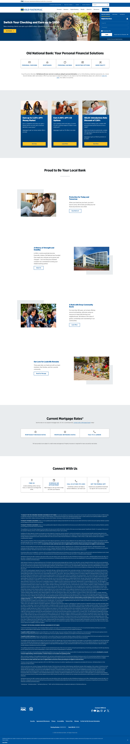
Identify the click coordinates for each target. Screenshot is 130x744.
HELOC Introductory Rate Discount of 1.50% (95, 119)
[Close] (127, 740)
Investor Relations (86, 4)
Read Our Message (41, 373)
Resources (96, 9)
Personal (59, 9)
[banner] (32, 9)
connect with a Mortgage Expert (82, 422)
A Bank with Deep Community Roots (81, 306)
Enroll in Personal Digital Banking (114, 39)
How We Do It (75, 211)
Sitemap (76, 721)
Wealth (82, 9)
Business (66, 9)
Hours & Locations (68, 4)
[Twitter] (108, 711)
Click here (25, 130)
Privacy (53, 721)
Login (105, 9)
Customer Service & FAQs (55, 4)
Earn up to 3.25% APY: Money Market (33, 119)
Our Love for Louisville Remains (46, 362)
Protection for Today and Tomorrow (79, 198)
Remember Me (107, 31)
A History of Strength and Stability (44, 249)
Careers (77, 4)
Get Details (9, 31)
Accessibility (60, 721)
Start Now (95, 144)
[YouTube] (95, 711)
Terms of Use (69, 721)
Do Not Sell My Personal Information (90, 721)
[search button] (107, 4)
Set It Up (34, 144)
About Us (89, 9)
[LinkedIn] (98, 711)
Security (32, 721)
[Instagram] (101, 711)
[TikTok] (105, 711)
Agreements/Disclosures (43, 721)
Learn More (65, 144)
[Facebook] (92, 711)
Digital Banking (74, 9)
